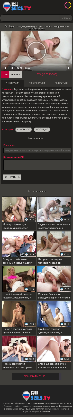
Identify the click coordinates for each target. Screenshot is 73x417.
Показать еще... (35, 376)
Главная (17, 7)
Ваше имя (9, 145)
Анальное (23, 129)
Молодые (42, 129)
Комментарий (11, 157)
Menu (68, 5)
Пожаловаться (37, 83)
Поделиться (61, 83)
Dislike (15, 74)
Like (5, 74)
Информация (12, 83)
